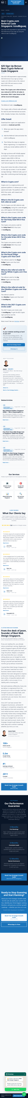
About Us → (6, 387)
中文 (5, 2)
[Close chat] (24, 1074)
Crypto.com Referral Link (9, 101)
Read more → (6, 420)
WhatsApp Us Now (14, 924)
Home (2, 10)
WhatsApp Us (14, 349)
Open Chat (16, 1089)
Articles (7, 10)
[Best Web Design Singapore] (2, 2)
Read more (6, 543)
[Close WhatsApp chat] (24, 1094)
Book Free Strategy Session (14, 344)
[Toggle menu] (26, 2)
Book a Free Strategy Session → (11, 390)
